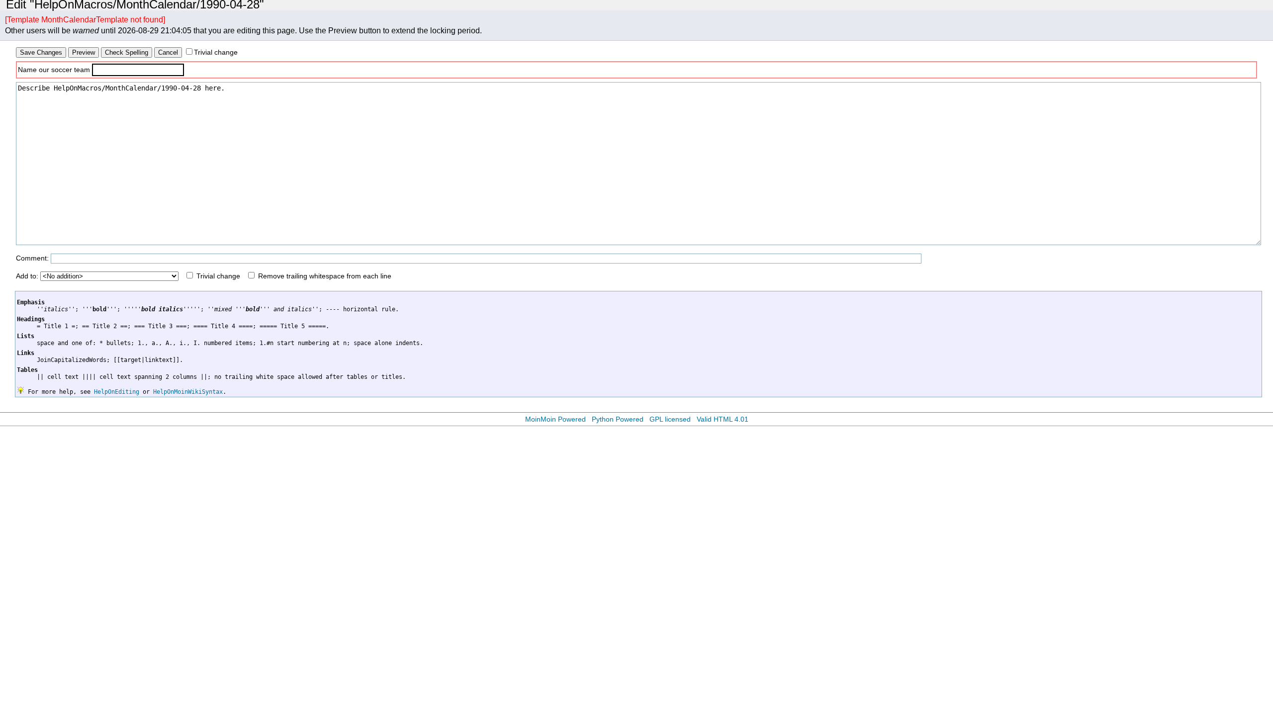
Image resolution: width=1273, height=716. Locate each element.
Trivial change (216, 52)
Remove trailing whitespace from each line (324, 276)
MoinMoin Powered (555, 419)
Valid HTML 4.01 (722, 419)
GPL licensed (670, 419)
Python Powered (617, 419)
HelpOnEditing (116, 391)
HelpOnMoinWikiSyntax (188, 391)
